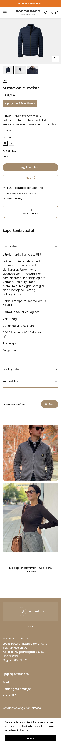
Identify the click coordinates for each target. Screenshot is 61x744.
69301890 (20, 648)
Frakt (6, 682)
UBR (5, 80)
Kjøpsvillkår (10, 695)
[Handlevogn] (57, 12)
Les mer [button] (24, 730)
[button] (5, 12)
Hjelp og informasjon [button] (16, 674)
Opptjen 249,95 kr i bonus (20, 103)
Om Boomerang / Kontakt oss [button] (22, 708)
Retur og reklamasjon (17, 689)
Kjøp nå (30, 177)
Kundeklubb (36, 611)
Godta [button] (30, 738)
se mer (49, 404)
